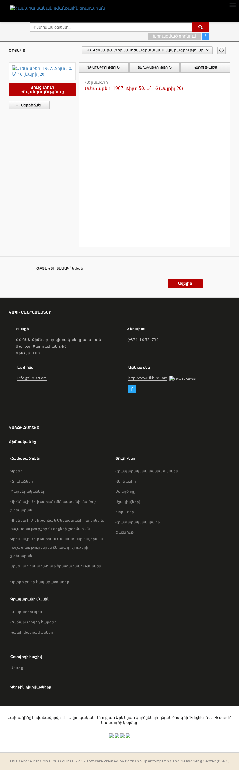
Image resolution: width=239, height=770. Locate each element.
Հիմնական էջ (22, 441)
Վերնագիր (125, 481)
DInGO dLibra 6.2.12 (67, 761)
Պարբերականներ (27, 491)
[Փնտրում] (200, 27)
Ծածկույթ (124, 532)
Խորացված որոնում (174, 36)
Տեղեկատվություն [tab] (155, 67)
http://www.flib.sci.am (147, 378)
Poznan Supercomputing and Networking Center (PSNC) (177, 761)
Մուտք (16, 667)
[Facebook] (132, 389)
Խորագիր (124, 511)
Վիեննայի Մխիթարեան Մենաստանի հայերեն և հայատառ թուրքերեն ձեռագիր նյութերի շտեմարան (57, 547)
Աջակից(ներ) (127, 501)
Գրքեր (16, 471)
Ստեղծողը (125, 491)
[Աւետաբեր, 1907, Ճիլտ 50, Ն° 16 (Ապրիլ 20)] (42, 71)
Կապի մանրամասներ (31, 632)
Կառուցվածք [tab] (205, 67)
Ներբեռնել (31, 105)
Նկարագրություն (26, 611)
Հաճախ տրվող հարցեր (33, 622)
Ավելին (185, 283)
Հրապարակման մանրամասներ (146, 471)
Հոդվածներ (21, 481)
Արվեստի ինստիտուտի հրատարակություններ (55, 565)
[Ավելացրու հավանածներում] (221, 50)
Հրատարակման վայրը (137, 522)
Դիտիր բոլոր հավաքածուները (39, 581)
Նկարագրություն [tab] (103, 67)
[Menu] (232, 4)
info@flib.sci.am (32, 378)
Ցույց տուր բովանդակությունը (42, 89)
